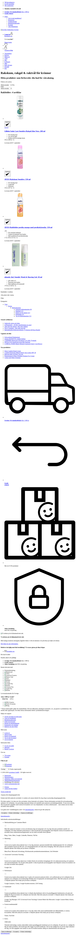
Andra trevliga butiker (10, 788)
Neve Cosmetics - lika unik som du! (14, 328)
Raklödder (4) (20, 314)
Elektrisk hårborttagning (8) (24, 309)
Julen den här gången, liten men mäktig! (16, 326)
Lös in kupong (8, 739)
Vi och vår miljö (9, 746)
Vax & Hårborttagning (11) (23, 316)
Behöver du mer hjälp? (11, 726)
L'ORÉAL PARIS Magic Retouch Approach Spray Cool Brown (23, 344)
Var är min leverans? (10, 738)
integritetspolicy (29, 809)
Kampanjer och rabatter (11, 725)
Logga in (7, 733)
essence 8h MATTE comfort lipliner (14, 339)
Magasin (6, 747)
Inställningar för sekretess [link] (11, 782)
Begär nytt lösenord (10, 736)
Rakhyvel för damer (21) (23, 313)
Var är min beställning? (15, 18)
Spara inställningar (6, 931)
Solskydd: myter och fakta (12, 323)
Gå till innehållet (9, 4)
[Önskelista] (5, 45)
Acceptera (4, 813)
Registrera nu (8, 36)
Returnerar (11, 20)
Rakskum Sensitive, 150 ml (17, 179)
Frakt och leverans (9, 721)
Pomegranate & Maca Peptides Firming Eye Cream (19, 356)
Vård (5, 304)
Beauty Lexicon (9, 749)
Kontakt (10, 25)
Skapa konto (8, 42)
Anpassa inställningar (26, 813)
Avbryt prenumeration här (12, 784)
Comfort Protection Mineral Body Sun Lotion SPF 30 (20, 352)
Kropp (10, 306)
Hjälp (6, 16)
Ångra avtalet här (6, 792)
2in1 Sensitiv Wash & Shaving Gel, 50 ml (23, 277)
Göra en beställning (10, 718)
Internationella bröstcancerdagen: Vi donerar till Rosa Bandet (22, 330)
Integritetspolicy (5, 816)
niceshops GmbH (14, 772)
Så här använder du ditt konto (13, 716)
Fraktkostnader (12, 21)
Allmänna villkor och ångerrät (13, 779)
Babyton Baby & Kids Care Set (13, 354)
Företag (6, 787)
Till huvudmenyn (9, 2)
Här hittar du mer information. (9, 644)
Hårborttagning (16, 308)
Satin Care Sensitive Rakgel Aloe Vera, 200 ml (24, 131)
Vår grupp (7, 755)
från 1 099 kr (16, 12)
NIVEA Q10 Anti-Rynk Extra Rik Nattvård (17, 342)
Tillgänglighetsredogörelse (12, 780)
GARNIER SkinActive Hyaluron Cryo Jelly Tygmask (20, 340)
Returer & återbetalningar (11, 723)
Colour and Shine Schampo (12, 357)
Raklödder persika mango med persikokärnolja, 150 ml (28, 227)
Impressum (7, 775)
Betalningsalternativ (14, 23)
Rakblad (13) (19, 311)
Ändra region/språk (15, 769)
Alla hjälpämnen (13, 26)
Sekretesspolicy (9, 777)
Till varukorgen (8, 5)
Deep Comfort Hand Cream (12, 351)
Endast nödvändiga (14, 813)
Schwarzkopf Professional (12, 337)
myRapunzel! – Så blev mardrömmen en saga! (18, 325)
